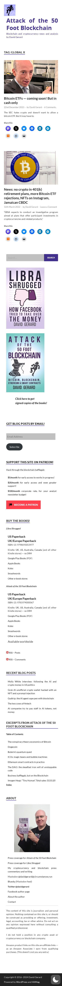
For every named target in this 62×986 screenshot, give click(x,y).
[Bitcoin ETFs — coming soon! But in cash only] (31, 77)
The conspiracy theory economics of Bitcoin (29, 741)
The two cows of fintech (19, 703)
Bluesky (11, 881)
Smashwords (14, 573)
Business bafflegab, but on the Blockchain (28, 775)
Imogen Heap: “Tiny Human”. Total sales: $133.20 (31, 780)
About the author (16, 896)
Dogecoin (12, 746)
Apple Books (14, 563)
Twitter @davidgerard (18, 886)
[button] (55, 979)
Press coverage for (32, 858)
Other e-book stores (18, 578)
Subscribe (14, 447)
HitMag (35, 982)
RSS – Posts (14, 652)
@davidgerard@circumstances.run (35, 876)
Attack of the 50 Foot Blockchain (32, 24)
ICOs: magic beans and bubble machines (27, 757)
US (21, 549)
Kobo (10, 568)
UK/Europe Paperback (22, 541)
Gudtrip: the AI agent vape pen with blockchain (31, 698)
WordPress (21, 982)
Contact (12, 901)
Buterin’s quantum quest (20, 752)
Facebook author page (19, 891)
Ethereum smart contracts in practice (26, 762)
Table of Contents (14, 734)
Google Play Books (17, 558)
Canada (38, 549)
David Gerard (35, 107)
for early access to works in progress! (31, 477)
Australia (28, 549)
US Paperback (16, 536)
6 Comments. (50, 107)
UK (17, 549)
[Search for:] (32, 257)
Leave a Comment (48, 207)
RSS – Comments (17, 659)
